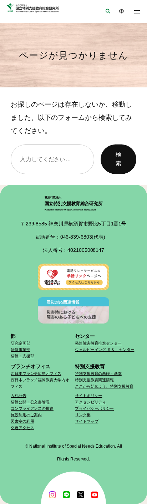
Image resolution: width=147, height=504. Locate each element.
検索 (118, 159)
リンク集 (83, 415)
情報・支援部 (22, 356)
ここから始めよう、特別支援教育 (104, 386)
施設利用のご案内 (26, 415)
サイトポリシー (88, 395)
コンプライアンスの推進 (32, 408)
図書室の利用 (22, 421)
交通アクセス (22, 428)
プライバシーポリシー (94, 408)
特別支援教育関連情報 (94, 380)
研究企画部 (20, 343)
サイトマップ (86, 421)
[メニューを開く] (137, 11)
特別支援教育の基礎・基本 (98, 373)
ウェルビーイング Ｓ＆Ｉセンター (104, 349)
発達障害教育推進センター (98, 343)
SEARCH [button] (105, 11)
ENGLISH (119, 11)
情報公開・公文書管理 (30, 402)
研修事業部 (20, 349)
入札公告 (18, 395)
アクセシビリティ (90, 402)
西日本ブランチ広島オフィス (36, 373)
